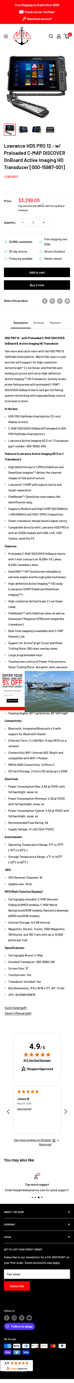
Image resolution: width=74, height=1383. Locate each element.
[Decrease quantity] (23, 222)
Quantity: (10, 222)
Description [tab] (21, 322)
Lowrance (11, 176)
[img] (37, 1054)
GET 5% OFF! (12, 700)
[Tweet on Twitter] (60, 301)
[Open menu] (6, 36)
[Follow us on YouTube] (29, 1318)
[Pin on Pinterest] (52, 301)
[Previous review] (8, 1112)
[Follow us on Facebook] (6, 1318)
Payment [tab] (55, 322)
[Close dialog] (72, 673)
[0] (66, 36)
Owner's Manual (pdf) (18, 1013)
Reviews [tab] (39, 322)
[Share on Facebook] (45, 301)
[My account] (59, 36)
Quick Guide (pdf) (15, 1007)
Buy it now (37, 285)
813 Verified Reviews (37, 1060)
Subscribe (17, 1286)
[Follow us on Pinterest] (21, 1318)
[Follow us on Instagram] (14, 1318)
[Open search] (51, 36)
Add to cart (37, 272)
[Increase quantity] (43, 222)
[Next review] (65, 1112)
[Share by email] (67, 301)
